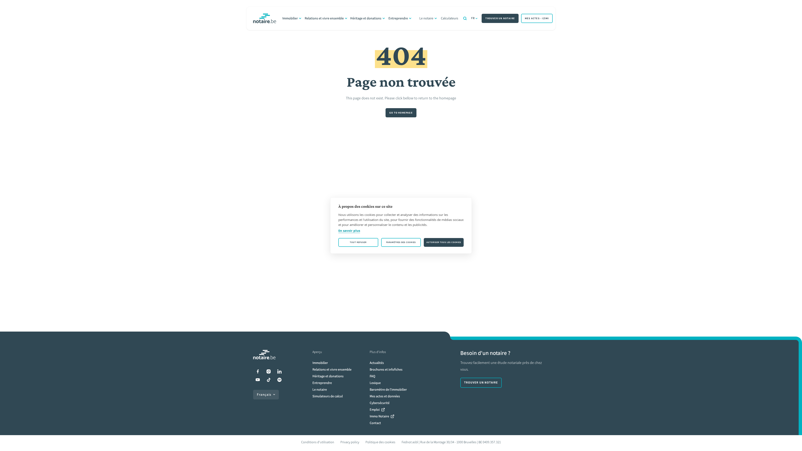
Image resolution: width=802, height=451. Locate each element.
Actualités (377, 363)
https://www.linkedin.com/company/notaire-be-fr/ (279, 371)
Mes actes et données (385, 396)
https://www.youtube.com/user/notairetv (257, 379)
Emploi (375, 410)
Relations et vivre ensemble (324, 18)
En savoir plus (349, 230)
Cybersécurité (380, 403)
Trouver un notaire (500, 18)
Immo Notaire (379, 416)
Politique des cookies (380, 442)
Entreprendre (398, 18)
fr (473, 18)
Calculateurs (449, 18)
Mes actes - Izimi (537, 18)
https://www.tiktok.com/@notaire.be (268, 379)
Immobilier (290, 18)
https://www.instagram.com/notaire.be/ (268, 371)
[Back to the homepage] (264, 18)
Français (264, 395)
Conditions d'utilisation (317, 442)
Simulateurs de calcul (327, 396)
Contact (375, 423)
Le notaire (426, 18)
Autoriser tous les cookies (443, 242)
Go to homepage (401, 112)
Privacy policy (349, 442)
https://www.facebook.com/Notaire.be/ (257, 371)
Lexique (375, 383)
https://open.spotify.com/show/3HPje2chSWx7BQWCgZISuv (279, 379)
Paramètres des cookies (401, 242)
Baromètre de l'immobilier (388, 389)
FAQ (372, 376)
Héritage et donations (365, 18)
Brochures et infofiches (386, 369)
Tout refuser (358, 242)
